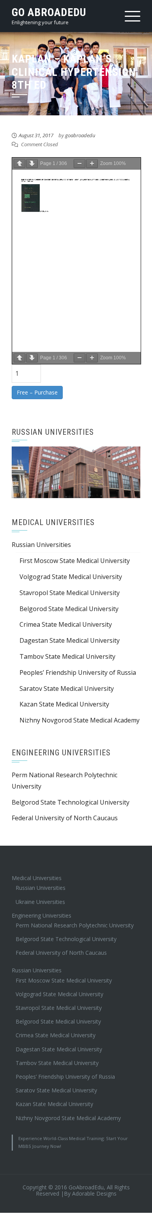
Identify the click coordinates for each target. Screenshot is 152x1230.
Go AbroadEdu (49, 12)
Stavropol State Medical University (69, 592)
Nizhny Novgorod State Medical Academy (79, 720)
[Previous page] (19, 163)
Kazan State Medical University (64, 704)
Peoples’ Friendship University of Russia (77, 672)
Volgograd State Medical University (70, 576)
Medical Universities (37, 878)
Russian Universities (41, 544)
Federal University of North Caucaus (65, 818)
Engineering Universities (41, 915)
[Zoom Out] (79, 163)
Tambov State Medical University (67, 656)
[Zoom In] (92, 163)
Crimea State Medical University (65, 624)
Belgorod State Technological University (70, 802)
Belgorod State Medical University (68, 608)
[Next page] (32, 163)
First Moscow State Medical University (74, 560)
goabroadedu (80, 135)
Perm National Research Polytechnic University (75, 925)
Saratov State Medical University (66, 688)
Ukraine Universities (40, 901)
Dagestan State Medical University (69, 640)
